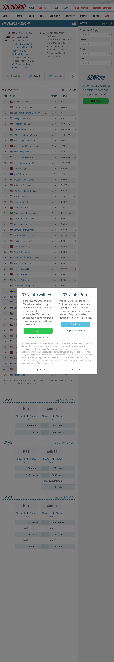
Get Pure (75, 324)
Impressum (40, 369)
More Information (38, 337)
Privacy (76, 369)
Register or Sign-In (75, 330)
